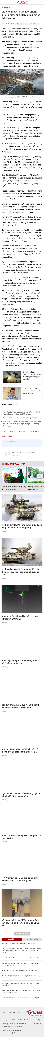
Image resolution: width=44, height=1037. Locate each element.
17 (15, 965)
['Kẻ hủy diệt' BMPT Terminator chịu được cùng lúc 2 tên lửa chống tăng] (22, 507)
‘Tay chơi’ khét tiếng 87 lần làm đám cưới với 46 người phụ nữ (32, 391)
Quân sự (5, 531)
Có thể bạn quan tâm (13, 464)
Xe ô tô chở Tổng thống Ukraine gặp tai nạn (20, 418)
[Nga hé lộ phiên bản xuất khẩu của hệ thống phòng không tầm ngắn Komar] (22, 732)
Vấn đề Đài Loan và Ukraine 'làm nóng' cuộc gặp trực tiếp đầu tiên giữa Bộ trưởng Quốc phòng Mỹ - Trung (22, 424)
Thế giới (7, 7)
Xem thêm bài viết (22, 933)
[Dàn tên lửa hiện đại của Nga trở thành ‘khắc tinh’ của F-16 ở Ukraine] (22, 687)
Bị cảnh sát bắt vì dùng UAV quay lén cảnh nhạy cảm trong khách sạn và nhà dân (32, 375)
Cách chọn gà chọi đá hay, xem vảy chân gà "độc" (19, 998)
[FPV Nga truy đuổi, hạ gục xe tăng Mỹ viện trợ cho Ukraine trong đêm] (22, 861)
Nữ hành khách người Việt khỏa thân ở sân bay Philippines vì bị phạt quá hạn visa (20, 923)
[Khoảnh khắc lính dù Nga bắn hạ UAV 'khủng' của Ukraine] (22, 599)
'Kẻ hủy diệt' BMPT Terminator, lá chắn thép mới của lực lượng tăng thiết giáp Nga (20, 572)
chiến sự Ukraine (34, 431)
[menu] (3, 2)
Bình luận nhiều (32, 939)
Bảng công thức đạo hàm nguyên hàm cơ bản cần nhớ (20, 958)
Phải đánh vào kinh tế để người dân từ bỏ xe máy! (19, 943)
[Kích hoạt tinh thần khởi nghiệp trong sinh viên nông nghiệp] (14, 475)
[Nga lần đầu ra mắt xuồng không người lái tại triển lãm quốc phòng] (22, 776)
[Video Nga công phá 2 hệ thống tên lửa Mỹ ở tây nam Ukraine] (22, 643)
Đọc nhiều (11, 939)
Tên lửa (11, 431)
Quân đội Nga (21, 431)
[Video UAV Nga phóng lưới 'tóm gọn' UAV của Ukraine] (22, 818)
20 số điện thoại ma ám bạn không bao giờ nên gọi (19, 970)
